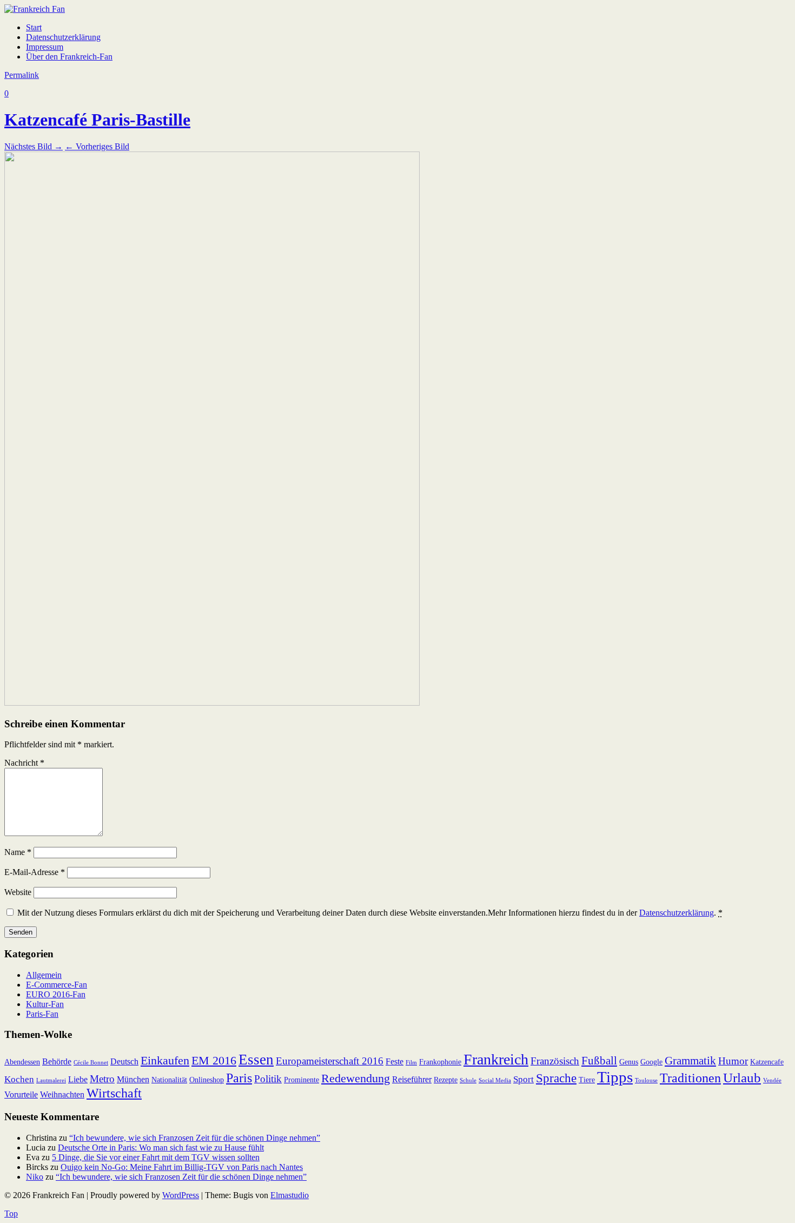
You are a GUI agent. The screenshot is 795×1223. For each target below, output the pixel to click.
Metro (102, 1078)
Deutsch (124, 1061)
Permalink (21, 75)
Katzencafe (767, 1062)
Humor (733, 1061)
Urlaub (742, 1078)
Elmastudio (289, 1195)
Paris (239, 1078)
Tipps (615, 1077)
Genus (628, 1062)
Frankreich (495, 1059)
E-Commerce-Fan (56, 984)
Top (11, 1213)
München (133, 1079)
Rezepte (446, 1080)
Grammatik (690, 1061)
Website (17, 892)
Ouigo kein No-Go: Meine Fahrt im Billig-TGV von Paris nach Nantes (182, 1167)
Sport (523, 1079)
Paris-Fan (42, 1013)
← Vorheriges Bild (97, 146)
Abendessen (22, 1062)
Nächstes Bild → (33, 146)
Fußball (599, 1061)
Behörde (56, 1061)
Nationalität (169, 1080)
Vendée (772, 1080)
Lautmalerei (51, 1080)
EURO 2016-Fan (55, 994)
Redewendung (355, 1078)
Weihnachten (62, 1094)
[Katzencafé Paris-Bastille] (212, 702)
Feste (394, 1061)
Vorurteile (21, 1094)
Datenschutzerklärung (63, 37)
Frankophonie (440, 1062)
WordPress (180, 1195)
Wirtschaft (114, 1093)
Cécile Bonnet (91, 1063)
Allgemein (44, 974)
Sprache (556, 1078)
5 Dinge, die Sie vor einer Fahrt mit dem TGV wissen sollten (156, 1157)
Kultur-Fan (45, 1004)
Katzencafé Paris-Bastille (97, 119)
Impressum (44, 46)
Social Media (495, 1080)
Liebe (78, 1079)
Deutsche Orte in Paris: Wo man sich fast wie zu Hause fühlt (161, 1147)
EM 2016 (213, 1060)
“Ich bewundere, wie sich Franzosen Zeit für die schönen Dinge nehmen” (194, 1137)
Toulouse (646, 1080)
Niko (34, 1176)
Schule (468, 1080)
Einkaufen (165, 1060)
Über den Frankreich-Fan (69, 56)
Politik (268, 1078)
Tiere (587, 1080)
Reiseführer (412, 1079)
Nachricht (24, 762)
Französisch (555, 1061)
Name (17, 852)
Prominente (301, 1080)
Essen (256, 1059)
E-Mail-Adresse (34, 872)
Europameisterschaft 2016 (329, 1061)
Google (651, 1062)
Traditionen (690, 1078)
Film (411, 1063)
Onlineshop (206, 1080)
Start (34, 27)
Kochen (19, 1079)
